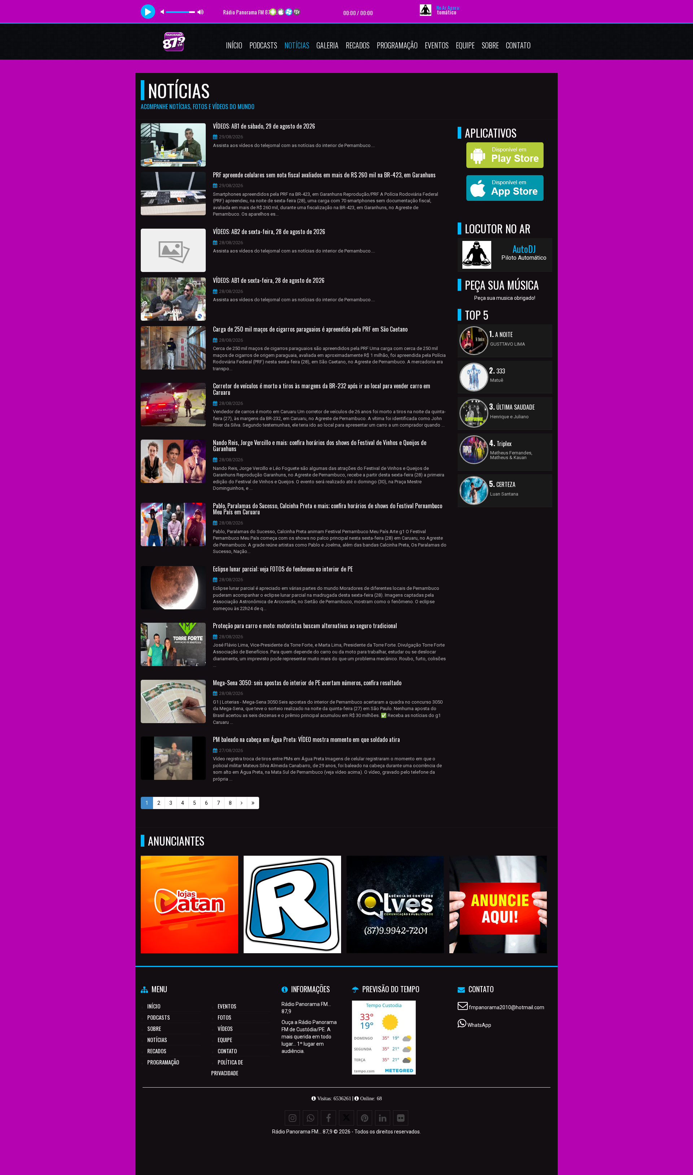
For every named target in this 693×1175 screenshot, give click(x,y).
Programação (397, 45)
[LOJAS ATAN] (189, 891)
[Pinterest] (364, 1118)
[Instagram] (292, 1118)
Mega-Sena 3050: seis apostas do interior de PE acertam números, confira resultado (307, 683)
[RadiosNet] (292, 891)
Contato (518, 45)
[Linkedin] (382, 1118)
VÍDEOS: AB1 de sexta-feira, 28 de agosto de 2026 (268, 280)
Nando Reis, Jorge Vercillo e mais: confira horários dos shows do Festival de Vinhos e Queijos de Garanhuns (319, 446)
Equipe (465, 45)
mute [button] (163, 11)
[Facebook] (328, 1118)
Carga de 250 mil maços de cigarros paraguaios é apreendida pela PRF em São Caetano (310, 329)
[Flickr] (400, 1118)
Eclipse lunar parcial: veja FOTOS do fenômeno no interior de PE (283, 569)
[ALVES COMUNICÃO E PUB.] (395, 891)
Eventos (437, 45)
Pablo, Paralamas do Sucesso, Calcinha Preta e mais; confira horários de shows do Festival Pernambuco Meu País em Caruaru (327, 509)
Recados (358, 45)
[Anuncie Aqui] (498, 891)
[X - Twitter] (346, 1118)
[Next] (241, 803)
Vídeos (225, 1028)
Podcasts (263, 45)
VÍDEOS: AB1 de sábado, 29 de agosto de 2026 (264, 126)
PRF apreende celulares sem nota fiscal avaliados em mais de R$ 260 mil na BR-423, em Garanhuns (324, 175)
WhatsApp (479, 1025)
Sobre (490, 45)
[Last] (253, 803)
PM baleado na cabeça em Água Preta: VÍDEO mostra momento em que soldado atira (306, 739)
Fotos (224, 1017)
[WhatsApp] (310, 1118)
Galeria (328, 45)
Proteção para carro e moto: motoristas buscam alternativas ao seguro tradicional (305, 626)
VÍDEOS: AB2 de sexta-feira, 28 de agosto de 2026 (269, 232)
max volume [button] (200, 11)
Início (234, 45)
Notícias (296, 45)
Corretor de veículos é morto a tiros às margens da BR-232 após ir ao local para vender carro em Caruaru (321, 389)
